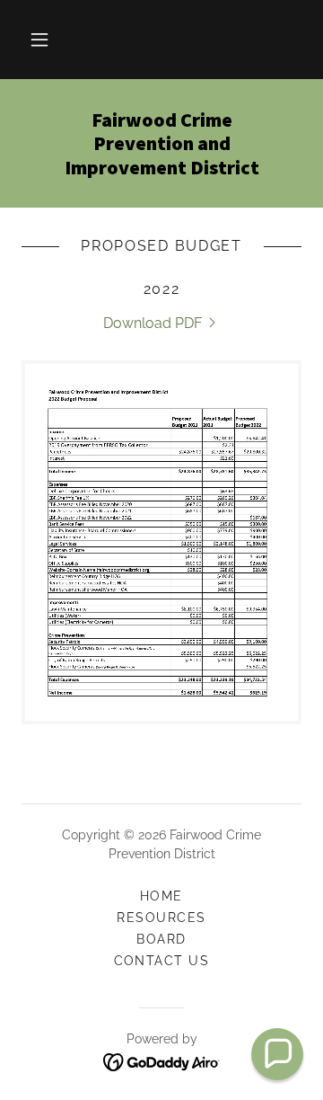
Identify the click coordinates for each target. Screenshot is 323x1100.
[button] (39, 40)
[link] (161, 143)
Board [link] (161, 939)
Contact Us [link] (162, 961)
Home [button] (161, 896)
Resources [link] (161, 917)
